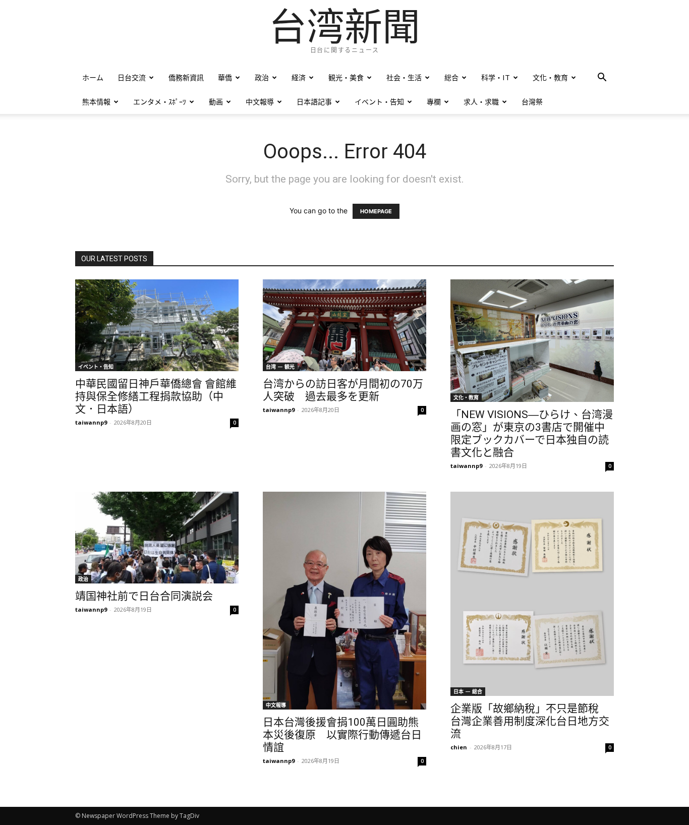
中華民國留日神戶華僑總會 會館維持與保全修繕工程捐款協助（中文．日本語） (156, 396)
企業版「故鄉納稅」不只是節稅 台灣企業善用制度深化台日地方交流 (529, 721)
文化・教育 (550, 77)
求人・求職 (481, 101)
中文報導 (260, 101)
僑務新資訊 (186, 77)
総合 (451, 77)
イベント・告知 (379, 101)
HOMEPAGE (376, 211)
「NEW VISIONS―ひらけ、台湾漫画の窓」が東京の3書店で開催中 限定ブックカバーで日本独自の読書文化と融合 (531, 433)
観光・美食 (346, 77)
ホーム (92, 77)
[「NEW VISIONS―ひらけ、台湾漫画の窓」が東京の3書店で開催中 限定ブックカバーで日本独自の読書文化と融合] (532, 340)
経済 (299, 77)
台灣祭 (532, 101)
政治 (262, 77)
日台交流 (132, 77)
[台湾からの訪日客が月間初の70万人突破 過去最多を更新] (344, 325)
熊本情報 (96, 101)
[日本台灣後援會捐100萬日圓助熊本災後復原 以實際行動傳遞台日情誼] (344, 601)
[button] (602, 78)
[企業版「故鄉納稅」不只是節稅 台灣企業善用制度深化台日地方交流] (532, 594)
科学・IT (495, 77)
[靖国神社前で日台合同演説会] (157, 537)
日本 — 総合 (467, 691)
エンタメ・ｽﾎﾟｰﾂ (159, 101)
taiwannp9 (91, 422)
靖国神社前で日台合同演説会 (144, 596)
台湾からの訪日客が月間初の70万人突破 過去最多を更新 (343, 390)
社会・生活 (404, 77)
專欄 (434, 101)
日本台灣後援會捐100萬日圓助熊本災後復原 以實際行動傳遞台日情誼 (342, 734)
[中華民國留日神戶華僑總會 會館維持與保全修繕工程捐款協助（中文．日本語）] (157, 325)
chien (458, 747)
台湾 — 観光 (280, 366)
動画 (216, 101)
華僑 (225, 77)
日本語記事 (314, 101)
